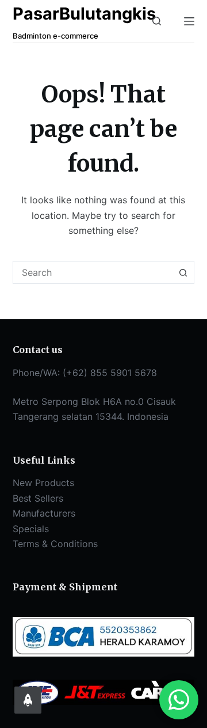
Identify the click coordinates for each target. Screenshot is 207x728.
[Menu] (189, 21)
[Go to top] (27, 700)
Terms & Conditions (55, 543)
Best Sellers (38, 498)
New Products (43, 482)
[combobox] (92, 272)
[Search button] (183, 272)
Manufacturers (44, 513)
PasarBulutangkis (84, 13)
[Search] (156, 21)
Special (28, 528)
